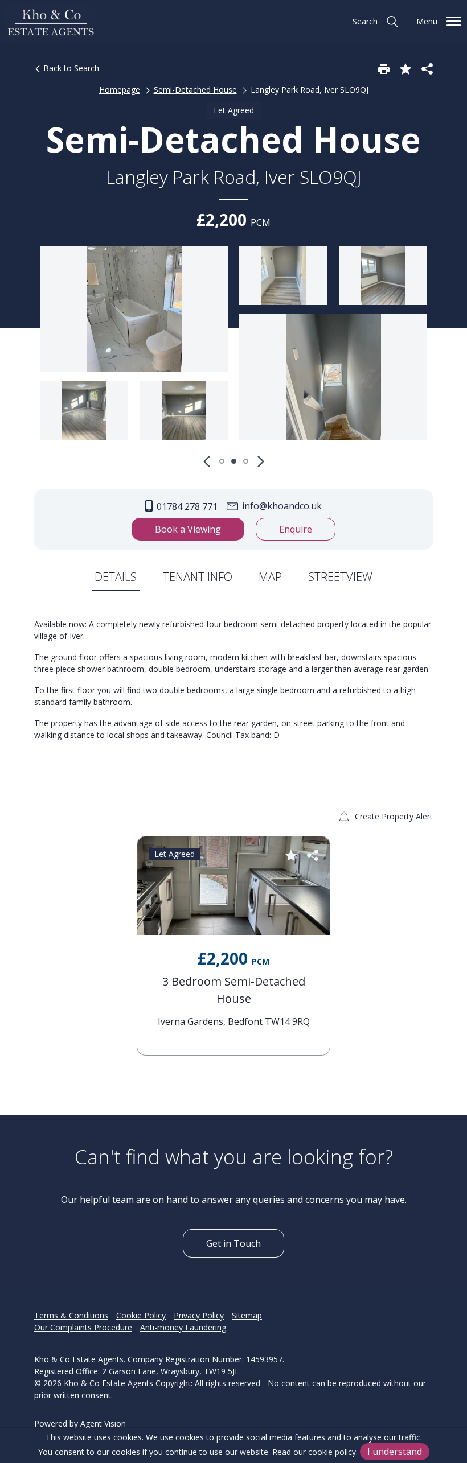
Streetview (340, 576)
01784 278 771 (186, 506)
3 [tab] (245, 461)
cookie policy (332, 1451)
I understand (394, 1451)
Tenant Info (197, 576)
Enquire (295, 529)
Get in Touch (233, 1243)
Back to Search (70, 68)
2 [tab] (233, 461)
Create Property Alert (393, 816)
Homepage (119, 89)
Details (116, 576)
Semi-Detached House (195, 89)
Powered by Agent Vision (80, 1423)
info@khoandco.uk (281, 506)
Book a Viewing (188, 529)
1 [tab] (221, 461)
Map (270, 576)
